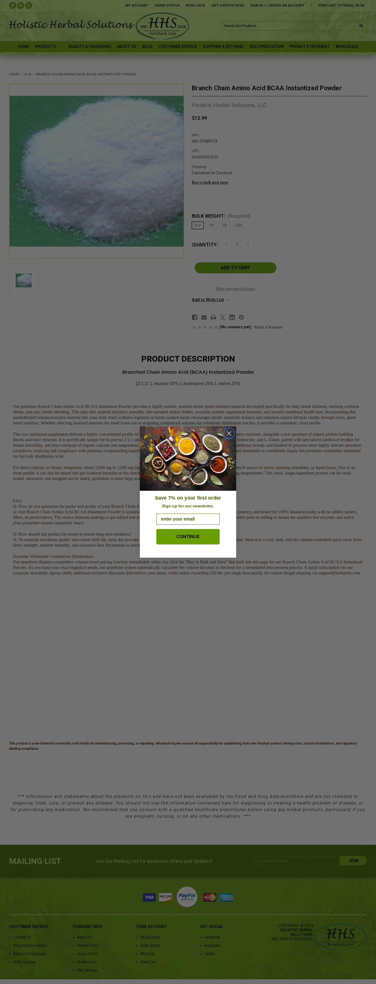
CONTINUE (188, 536)
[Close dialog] (229, 433)
